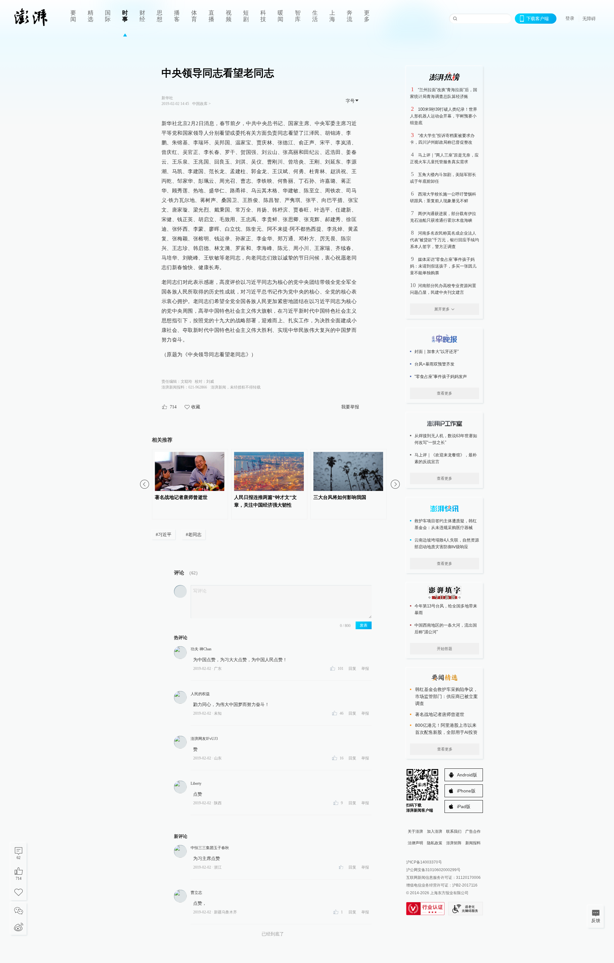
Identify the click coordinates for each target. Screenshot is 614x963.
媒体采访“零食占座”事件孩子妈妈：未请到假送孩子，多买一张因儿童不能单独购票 (443, 266)
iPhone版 (466, 790)
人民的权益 (200, 694)
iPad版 (463, 806)
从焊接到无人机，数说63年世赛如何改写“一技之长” (445, 439)
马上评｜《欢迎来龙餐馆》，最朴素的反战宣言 (445, 458)
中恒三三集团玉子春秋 (210, 848)
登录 (569, 18)
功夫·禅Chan (201, 649)
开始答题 (444, 648)
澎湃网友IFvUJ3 (204, 738)
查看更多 (444, 393)
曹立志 (196, 892)
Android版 (467, 774)
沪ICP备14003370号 (424, 862)
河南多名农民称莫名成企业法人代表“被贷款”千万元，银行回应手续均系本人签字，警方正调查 (444, 240)
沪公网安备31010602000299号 (433, 870)
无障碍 (589, 18)
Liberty (196, 783)
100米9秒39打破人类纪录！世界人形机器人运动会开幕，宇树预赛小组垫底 (443, 116)
